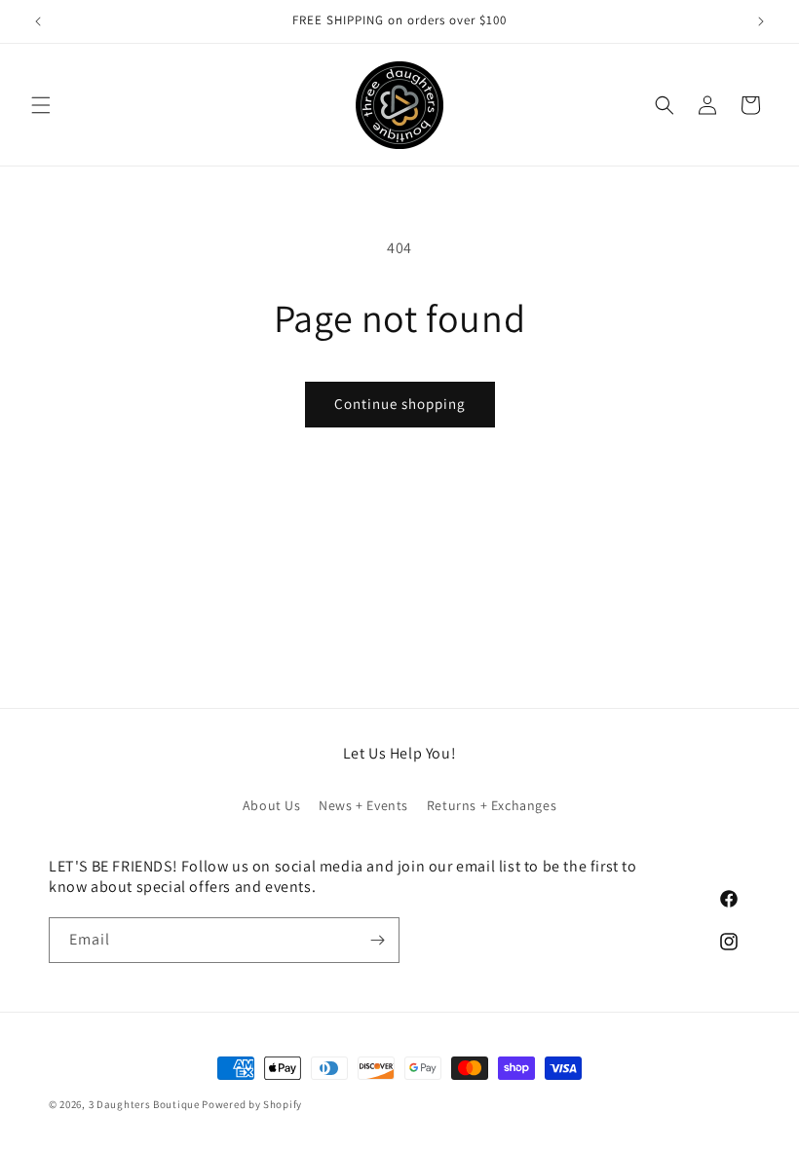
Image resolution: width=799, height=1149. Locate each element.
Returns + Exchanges (491, 805)
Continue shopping (400, 403)
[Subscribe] (377, 940)
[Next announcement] (761, 21)
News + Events (363, 805)
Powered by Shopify (252, 1104)
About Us (272, 805)
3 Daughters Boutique (144, 1104)
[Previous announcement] (38, 21)
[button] (40, 105)
